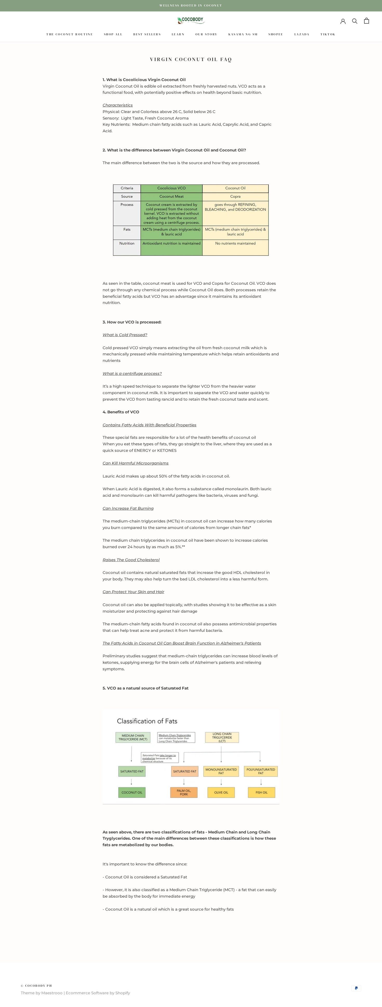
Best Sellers (147, 34)
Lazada (301, 34)
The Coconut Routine (69, 34)
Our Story (206, 34)
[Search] (355, 20)
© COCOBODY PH (36, 986)
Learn (178, 34)
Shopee (275, 34)
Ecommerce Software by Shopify (98, 992)
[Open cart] (366, 21)
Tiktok (327, 34)
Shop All (113, 34)
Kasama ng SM (243, 34)
